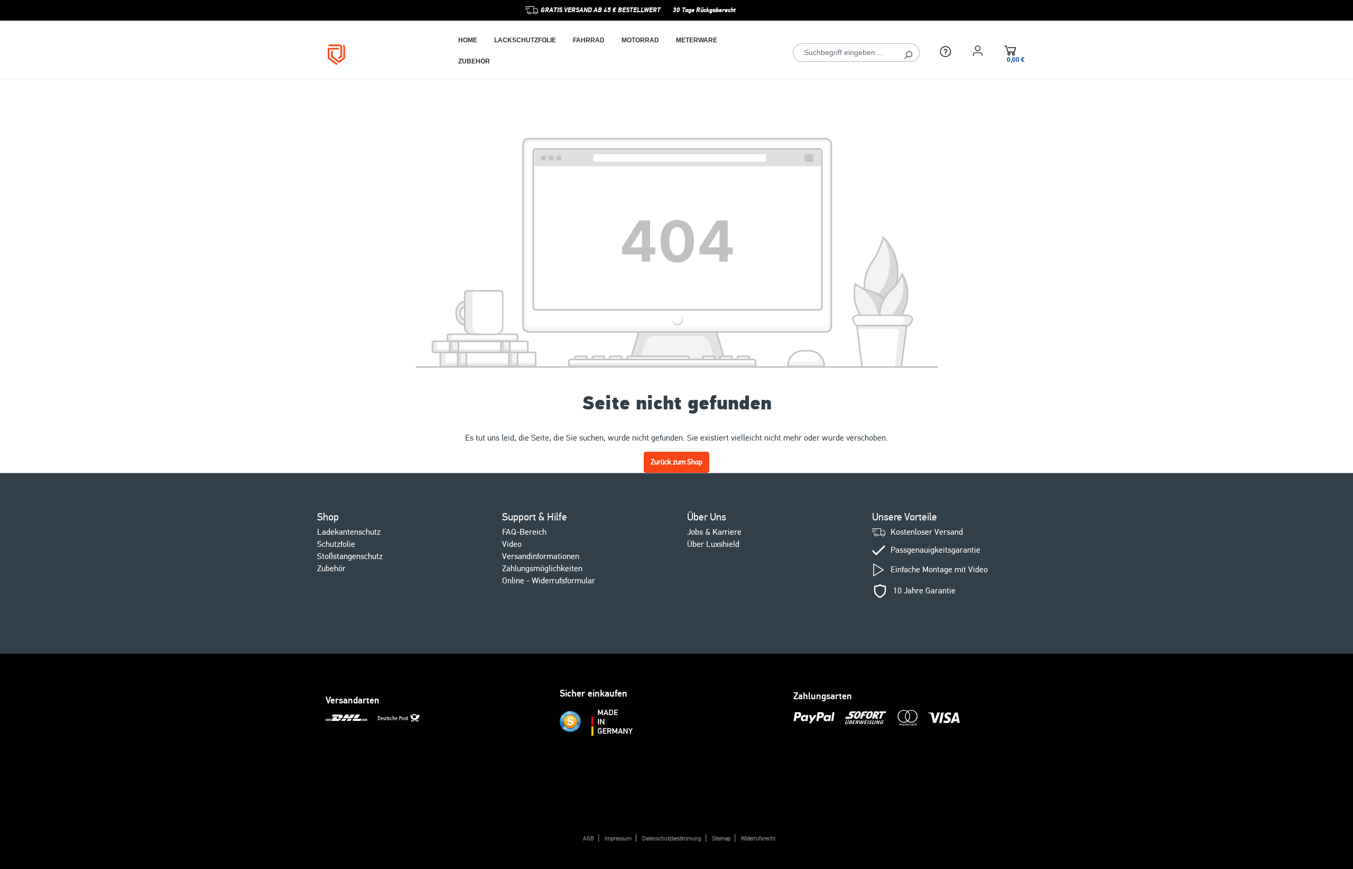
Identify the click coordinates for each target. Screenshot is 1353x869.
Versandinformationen (540, 556)
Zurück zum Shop (676, 462)
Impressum (618, 838)
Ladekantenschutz (349, 532)
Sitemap (721, 838)
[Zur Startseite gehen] (377, 54)
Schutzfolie (336, 544)
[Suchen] (908, 52)
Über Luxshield (713, 544)
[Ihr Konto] (977, 50)
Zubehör (331, 568)
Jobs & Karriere (714, 532)
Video (512, 544)
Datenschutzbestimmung (671, 838)
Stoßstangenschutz (350, 556)
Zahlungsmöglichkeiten (542, 568)
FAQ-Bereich (524, 532)
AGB (588, 838)
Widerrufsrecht (758, 838)
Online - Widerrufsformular (548, 580)
